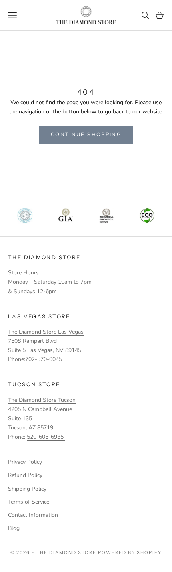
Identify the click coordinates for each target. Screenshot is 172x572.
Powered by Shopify (130, 552)
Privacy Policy (25, 462)
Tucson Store (34, 384)
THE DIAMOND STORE (44, 257)
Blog (14, 528)
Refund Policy (25, 475)
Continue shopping (86, 134)
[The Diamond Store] (86, 15)
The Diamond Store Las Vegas (46, 332)
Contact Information (33, 515)
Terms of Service (28, 502)
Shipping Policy (27, 489)
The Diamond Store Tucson (42, 400)
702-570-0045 (43, 359)
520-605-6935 (46, 437)
